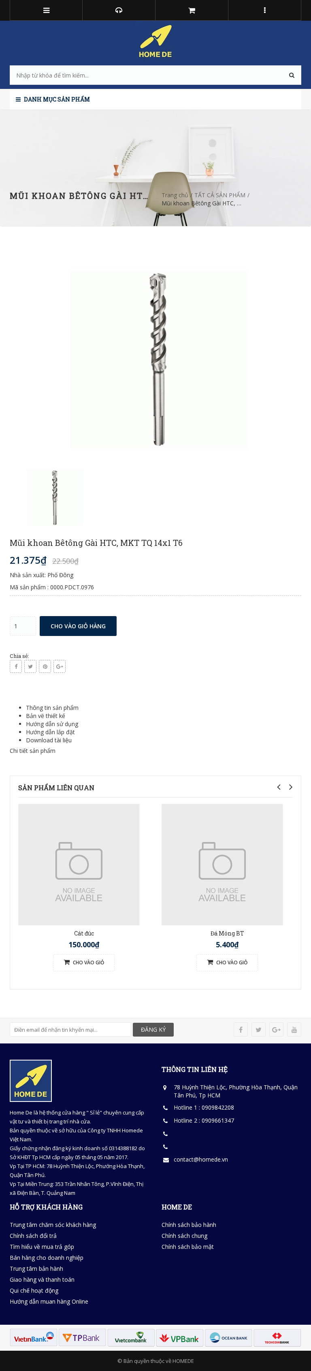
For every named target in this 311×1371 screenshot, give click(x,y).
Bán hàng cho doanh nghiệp (46, 1257)
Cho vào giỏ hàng (78, 626)
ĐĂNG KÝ (153, 1029)
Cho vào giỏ (88, 962)
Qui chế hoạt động (34, 1290)
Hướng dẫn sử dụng (52, 724)
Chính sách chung (184, 1236)
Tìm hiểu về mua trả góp (42, 1246)
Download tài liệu (49, 740)
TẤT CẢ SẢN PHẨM (219, 195)
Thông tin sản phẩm (52, 707)
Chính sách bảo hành (189, 1225)
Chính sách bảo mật (188, 1246)
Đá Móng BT (227, 933)
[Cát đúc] (79, 864)
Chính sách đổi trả (33, 1236)
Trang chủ (175, 195)
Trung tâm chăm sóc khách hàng (53, 1225)
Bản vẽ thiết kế (45, 716)
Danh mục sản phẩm (56, 99)
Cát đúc (84, 933)
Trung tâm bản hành (36, 1268)
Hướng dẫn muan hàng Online (49, 1301)
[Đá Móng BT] (222, 864)
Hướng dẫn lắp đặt (50, 732)
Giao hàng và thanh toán (42, 1279)
